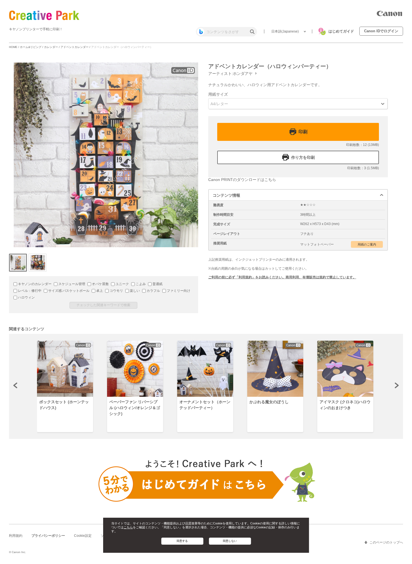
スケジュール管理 (71, 284)
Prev (15, 385)
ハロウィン (26, 297)
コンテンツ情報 (226, 195)
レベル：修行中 (29, 291)
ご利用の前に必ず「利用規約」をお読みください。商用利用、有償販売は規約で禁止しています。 (282, 277)
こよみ (140, 284)
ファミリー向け (178, 291)
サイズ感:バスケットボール (68, 291)
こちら (128, 527)
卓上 (99, 291)
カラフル (153, 291)
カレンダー (51, 47)
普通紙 (157, 284)
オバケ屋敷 (100, 284)
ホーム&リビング (30, 47)
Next (396, 385)
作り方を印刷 (303, 157)
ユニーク (122, 284)
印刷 (302, 132)
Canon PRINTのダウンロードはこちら (242, 179)
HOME (13, 47)
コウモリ (116, 291)
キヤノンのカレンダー (34, 284)
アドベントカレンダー (75, 47)
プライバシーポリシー (48, 536)
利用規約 (15, 536)
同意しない (230, 540)
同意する (182, 540)
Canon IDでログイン (381, 31)
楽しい (134, 291)
